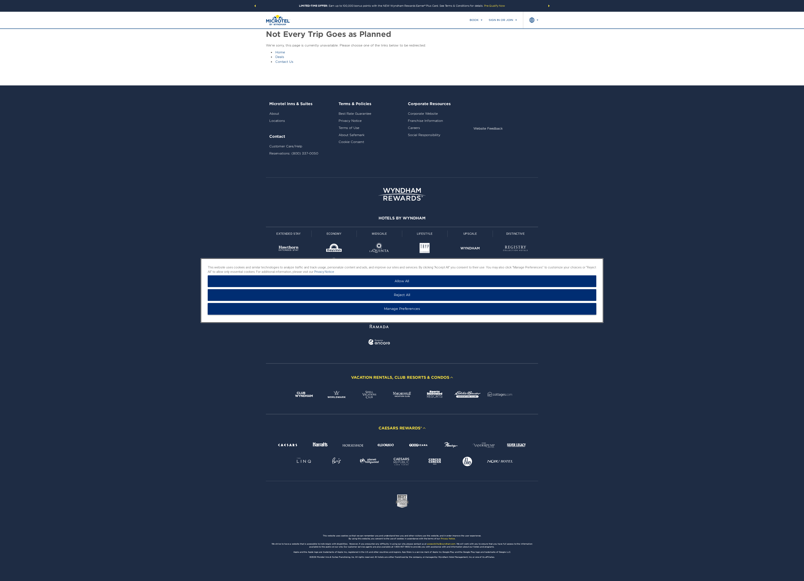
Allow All (402, 281)
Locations (277, 121)
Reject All (402, 295)
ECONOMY (334, 233)
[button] (255, 5)
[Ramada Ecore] (379, 343)
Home (280, 52)
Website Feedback (488, 128)
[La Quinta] (379, 249)
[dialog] (402, 291)
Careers (414, 128)
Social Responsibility (424, 135)
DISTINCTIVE (515, 233)
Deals (279, 57)
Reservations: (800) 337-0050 (293, 153)
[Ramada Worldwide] (379, 327)
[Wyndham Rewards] (401, 194)
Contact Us (284, 62)
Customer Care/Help (285, 146)
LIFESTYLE (425, 233)
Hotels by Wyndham (402, 218)
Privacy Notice (350, 121)
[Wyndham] (470, 249)
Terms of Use (349, 128)
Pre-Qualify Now (494, 5)
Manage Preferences (402, 309)
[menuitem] (476, 20)
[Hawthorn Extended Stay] (288, 249)
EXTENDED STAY (288, 233)
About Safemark (352, 135)
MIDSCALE (379, 233)
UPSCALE (470, 233)
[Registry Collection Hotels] (515, 249)
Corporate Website (423, 114)
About (274, 114)
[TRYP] (424, 249)
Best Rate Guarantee (355, 114)
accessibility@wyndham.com (441, 544)
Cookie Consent (351, 142)
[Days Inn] (334, 249)
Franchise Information (425, 121)
